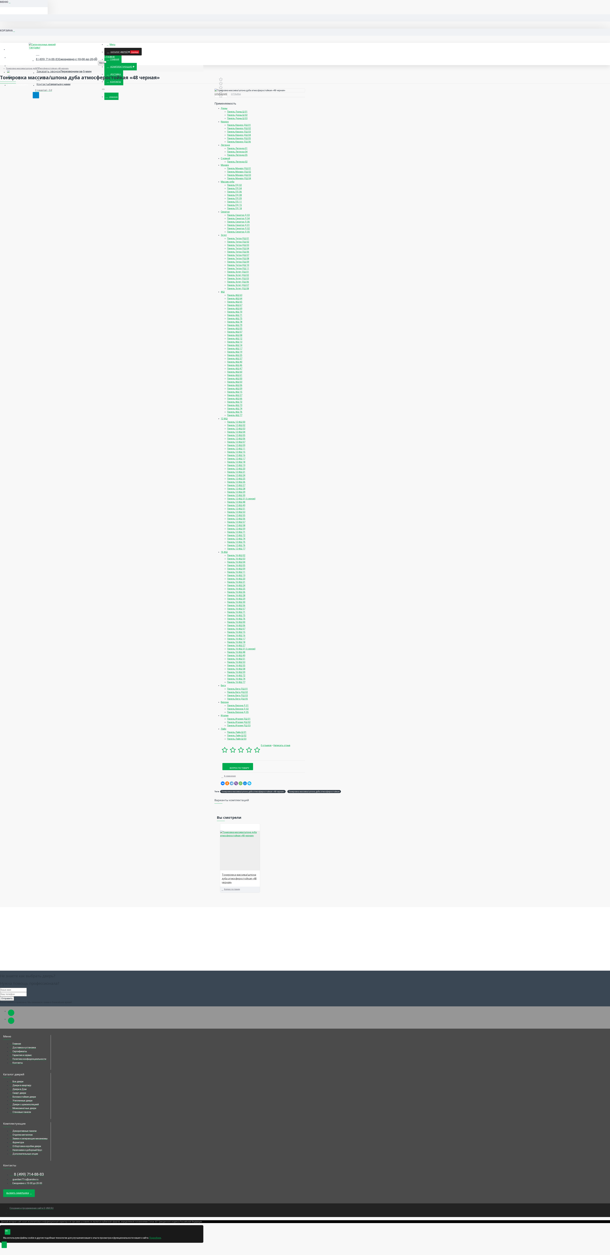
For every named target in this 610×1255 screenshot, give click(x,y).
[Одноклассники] (227, 783)
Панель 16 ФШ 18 (236, 642)
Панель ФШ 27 (234, 395)
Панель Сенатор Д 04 (238, 218)
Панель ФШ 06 (234, 385)
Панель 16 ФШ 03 (236, 558)
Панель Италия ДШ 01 (239, 719)
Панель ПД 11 (234, 201)
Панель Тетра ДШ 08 (238, 258)
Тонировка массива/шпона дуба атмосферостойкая (314, 791)
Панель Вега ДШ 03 (237, 695)
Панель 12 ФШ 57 (236, 522)
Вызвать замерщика (17, 1193)
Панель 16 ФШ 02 (236, 555)
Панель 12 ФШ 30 (236, 495)
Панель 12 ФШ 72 (236, 535)
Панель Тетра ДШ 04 (238, 248)
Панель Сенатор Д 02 (238, 228)
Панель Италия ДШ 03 (239, 725)
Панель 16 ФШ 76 (236, 618)
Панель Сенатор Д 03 (238, 215)
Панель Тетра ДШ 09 (238, 262)
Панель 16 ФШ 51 (236, 659)
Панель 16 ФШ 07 (236, 629)
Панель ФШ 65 (234, 302)
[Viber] (236, 783)
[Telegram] (232, 783)
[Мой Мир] (245, 783)
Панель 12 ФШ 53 (236, 512)
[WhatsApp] (240, 783)
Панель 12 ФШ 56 (236, 518)
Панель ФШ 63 (234, 295)
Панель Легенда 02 (237, 161)
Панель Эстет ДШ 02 (238, 275)
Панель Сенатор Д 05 (238, 232)
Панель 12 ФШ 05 (236, 435)
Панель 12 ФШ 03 (236, 428)
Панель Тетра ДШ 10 (238, 265)
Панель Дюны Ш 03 (237, 118)
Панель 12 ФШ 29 (236, 492)
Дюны (224, 108)
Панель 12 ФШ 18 (236, 462)
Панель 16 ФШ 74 (236, 679)
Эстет (224, 235)
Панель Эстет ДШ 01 (238, 272)
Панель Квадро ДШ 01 (239, 125)
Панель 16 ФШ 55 (236, 665)
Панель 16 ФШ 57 (236, 608)
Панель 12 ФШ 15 (236, 452)
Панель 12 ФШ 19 (236, 465)
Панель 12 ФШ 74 (236, 538)
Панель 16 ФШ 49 (236, 655)
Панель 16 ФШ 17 (236, 639)
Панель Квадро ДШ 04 (239, 135)
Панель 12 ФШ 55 (236, 515)
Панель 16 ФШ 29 (236, 598)
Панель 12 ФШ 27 (236, 485)
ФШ (223, 292)
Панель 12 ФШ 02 (236, 425)
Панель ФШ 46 (234, 365)
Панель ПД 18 (234, 208)
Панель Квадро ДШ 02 (239, 128)
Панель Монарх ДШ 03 (239, 175)
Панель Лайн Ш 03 (236, 739)
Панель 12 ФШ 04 (236, 432)
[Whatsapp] (11, 1021)
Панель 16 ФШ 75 (236, 615)
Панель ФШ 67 (234, 305)
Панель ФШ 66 (234, 398)
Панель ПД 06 (234, 191)
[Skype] (249, 783)
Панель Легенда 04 (237, 151)
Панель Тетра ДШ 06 (238, 252)
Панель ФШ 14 (234, 345)
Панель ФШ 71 (234, 315)
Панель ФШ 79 (234, 325)
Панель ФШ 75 (234, 318)
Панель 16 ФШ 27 (236, 645)
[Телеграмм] (11, 1013)
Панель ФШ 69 (234, 308)
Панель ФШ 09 (234, 388)
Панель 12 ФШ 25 (236, 478)
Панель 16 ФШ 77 (236, 682)
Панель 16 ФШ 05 (236, 565)
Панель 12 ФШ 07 (236, 442)
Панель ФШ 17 (234, 348)
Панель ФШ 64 (234, 298)
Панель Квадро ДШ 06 (239, 141)
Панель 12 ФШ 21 (236, 472)
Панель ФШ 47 (234, 368)
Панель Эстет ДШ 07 (238, 285)
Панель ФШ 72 (234, 402)
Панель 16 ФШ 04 (236, 562)
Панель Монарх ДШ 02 (239, 171)
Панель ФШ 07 (234, 332)
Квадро (225, 121)
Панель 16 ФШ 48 (236, 652)
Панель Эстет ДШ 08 (238, 288)
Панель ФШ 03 (234, 382)
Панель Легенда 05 (237, 155)
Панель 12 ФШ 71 (236, 532)
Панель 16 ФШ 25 (236, 588)
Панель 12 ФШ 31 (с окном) (241, 498)
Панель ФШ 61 (234, 375)
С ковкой (225, 158)
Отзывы (236, 93)
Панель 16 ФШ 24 (236, 585)
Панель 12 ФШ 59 (236, 528)
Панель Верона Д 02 (238, 709)
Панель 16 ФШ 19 (236, 575)
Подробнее (155, 1238)
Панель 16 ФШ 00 (236, 622)
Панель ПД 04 (234, 188)
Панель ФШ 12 (234, 338)
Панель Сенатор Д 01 (238, 225)
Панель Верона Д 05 (238, 712)
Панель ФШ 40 (234, 362)
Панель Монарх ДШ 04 (239, 178)
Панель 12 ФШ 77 (236, 548)
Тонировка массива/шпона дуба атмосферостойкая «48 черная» (37, 68)
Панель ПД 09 (234, 198)
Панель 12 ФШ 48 (236, 502)
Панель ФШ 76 (234, 412)
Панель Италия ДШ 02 (239, 722)
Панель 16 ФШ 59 (236, 672)
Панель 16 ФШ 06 (236, 625)
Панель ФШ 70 (234, 312)
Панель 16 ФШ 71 (236, 612)
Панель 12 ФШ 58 (236, 525)
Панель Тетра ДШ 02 (238, 242)
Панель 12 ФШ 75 (236, 542)
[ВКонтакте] (223, 783)
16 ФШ (224, 552)
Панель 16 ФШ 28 (236, 595)
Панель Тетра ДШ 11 (238, 268)
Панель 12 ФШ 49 (236, 505)
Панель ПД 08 (234, 195)
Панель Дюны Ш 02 (237, 115)
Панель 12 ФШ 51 (236, 508)
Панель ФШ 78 (234, 322)
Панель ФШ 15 (234, 392)
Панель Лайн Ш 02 (236, 735)
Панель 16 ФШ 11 (236, 572)
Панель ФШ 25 (234, 355)
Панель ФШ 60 (234, 372)
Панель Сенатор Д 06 (238, 221)
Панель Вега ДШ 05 (237, 699)
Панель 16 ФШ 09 (236, 568)
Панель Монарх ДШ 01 (239, 168)
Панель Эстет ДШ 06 (238, 282)
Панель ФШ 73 (234, 405)
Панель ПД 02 (234, 185)
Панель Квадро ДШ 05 (239, 138)
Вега (223, 685)
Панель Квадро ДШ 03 (239, 131)
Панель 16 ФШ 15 (236, 632)
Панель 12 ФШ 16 (236, 455)
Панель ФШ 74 (234, 408)
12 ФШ (224, 418)
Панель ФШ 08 (234, 335)
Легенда (225, 145)
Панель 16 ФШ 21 (236, 582)
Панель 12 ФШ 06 (236, 438)
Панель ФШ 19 (234, 352)
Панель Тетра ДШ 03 (238, 245)
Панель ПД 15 (234, 205)
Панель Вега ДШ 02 (237, 692)
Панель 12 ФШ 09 (236, 445)
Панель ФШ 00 (234, 378)
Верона (225, 702)
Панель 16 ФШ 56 (236, 605)
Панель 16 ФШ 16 (236, 635)
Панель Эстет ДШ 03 (238, 278)
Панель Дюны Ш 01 (237, 111)
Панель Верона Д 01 (238, 705)
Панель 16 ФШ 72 (236, 675)
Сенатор (225, 211)
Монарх (225, 165)
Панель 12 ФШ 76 (236, 545)
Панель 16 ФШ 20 (236, 578)
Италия (224, 715)
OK (6, 1231)
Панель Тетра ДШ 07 (238, 255)
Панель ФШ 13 (234, 342)
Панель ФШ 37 (234, 358)
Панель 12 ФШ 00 (236, 422)
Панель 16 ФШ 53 (236, 662)
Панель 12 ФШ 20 (236, 468)
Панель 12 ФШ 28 (236, 488)
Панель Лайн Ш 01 (236, 732)
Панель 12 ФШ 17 (236, 458)
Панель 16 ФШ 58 (236, 669)
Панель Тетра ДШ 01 (238, 238)
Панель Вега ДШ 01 (237, 689)
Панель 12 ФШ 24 (236, 475)
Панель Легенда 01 (237, 148)
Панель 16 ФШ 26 (236, 592)
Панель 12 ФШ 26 (236, 482)
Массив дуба (227, 181)
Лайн (223, 729)
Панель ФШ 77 (234, 415)
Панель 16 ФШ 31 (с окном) (241, 649)
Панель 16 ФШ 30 (236, 602)
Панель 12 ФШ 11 (236, 448)
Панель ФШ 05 (234, 328)
